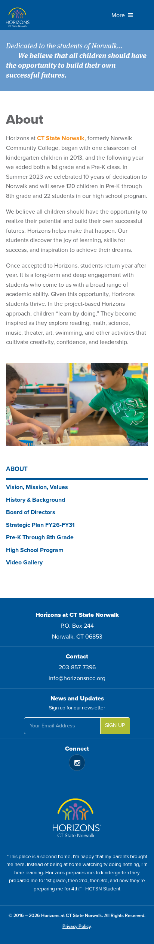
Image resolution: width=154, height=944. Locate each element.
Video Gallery (24, 562)
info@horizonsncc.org (77, 678)
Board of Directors (30, 512)
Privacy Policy (76, 926)
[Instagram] (77, 762)
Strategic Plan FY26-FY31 (40, 525)
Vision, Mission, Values (37, 487)
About (17, 469)
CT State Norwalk (60, 138)
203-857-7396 (77, 667)
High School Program (35, 550)
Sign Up (115, 725)
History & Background (35, 500)
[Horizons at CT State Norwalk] (44, 15)
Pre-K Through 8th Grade (40, 537)
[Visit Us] (77, 815)
